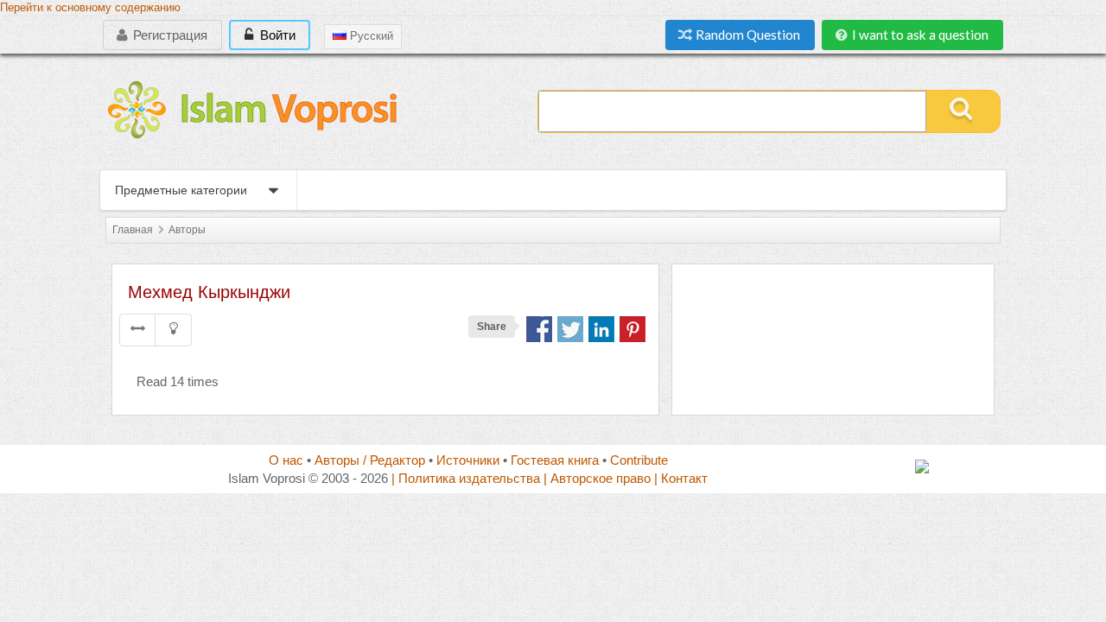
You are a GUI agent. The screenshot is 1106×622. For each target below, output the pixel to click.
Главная (132, 230)
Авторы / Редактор (370, 460)
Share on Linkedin (601, 329)
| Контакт (681, 478)
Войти (276, 34)
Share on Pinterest (632, 329)
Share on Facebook (539, 329)
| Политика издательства (465, 478)
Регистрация (168, 34)
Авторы (187, 230)
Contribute (639, 460)
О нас (286, 460)
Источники (467, 460)
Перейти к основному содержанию (90, 8)
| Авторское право (597, 478)
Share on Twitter (570, 329)
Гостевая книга (555, 460)
